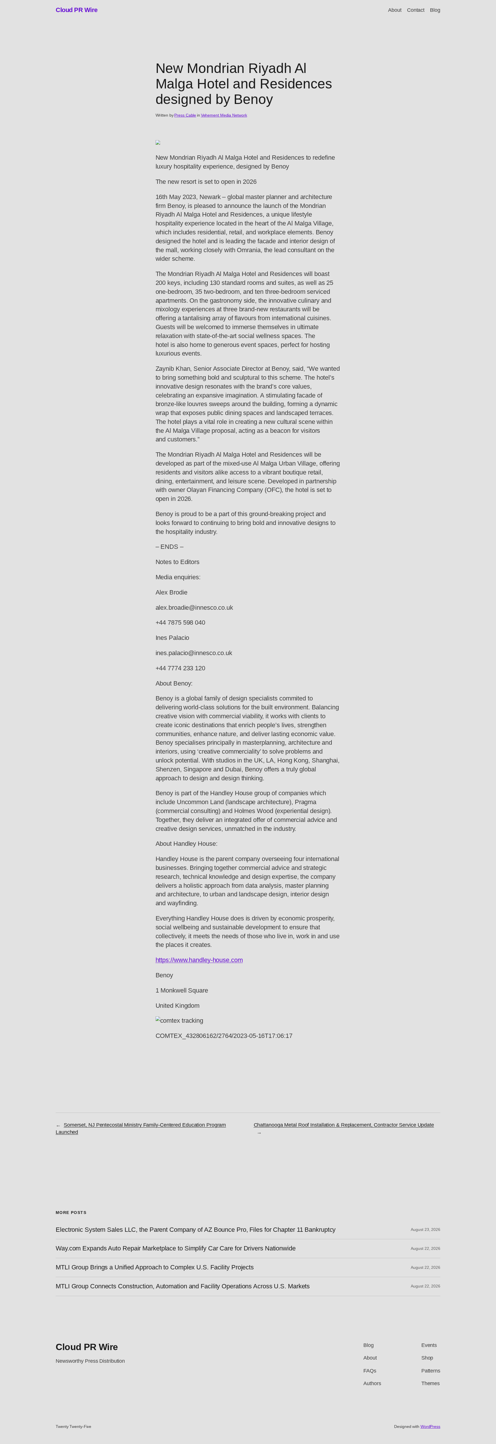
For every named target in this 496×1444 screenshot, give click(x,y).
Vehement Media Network (224, 115)
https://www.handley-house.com (199, 960)
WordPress (430, 1426)
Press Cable (185, 115)
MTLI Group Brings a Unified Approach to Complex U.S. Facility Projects (155, 1267)
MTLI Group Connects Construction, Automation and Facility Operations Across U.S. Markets (183, 1286)
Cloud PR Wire (77, 9)
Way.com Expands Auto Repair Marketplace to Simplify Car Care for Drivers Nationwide (176, 1248)
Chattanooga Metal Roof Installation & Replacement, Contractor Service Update (344, 1125)
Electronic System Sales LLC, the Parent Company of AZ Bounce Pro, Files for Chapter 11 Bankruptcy (196, 1229)
